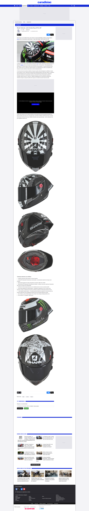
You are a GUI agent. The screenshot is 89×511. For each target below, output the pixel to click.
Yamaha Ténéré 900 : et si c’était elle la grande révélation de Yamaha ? (48, 445)
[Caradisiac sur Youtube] (24, 489)
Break (16, 499)
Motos (43, 496)
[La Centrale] (29, 509)
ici (37, 63)
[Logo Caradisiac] (44, 4)
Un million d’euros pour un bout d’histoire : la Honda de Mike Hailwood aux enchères (29, 453)
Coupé (30, 496)
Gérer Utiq (57, 500)
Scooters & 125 (36, 5)
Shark (18, 39)
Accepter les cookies (35, 104)
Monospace (17, 500)
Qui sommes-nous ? (50, 503)
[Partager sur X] (52, 34)
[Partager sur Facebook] (48, 34)
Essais (20, 5)
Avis (28, 5)
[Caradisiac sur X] (19, 489)
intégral (21, 64)
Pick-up (30, 499)
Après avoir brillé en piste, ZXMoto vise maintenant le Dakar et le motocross (29, 458)
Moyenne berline (17, 497)
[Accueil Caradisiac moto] (15, 6)
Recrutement (56, 503)
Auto (49, 5)
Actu (17, 5)
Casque (32, 396)
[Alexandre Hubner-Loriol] (18, 32)
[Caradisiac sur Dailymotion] (22, 489)
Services (45, 5)
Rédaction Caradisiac (43, 503)
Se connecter (20, 408)
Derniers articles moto (21, 434)
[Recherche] (72, 6)
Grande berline (17, 498)
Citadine (16, 496)
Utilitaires (30, 500)
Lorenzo (27, 396)
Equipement (24, 5)
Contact (32, 503)
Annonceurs (36, 503)
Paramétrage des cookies (59, 499)
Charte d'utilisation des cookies (60, 498)
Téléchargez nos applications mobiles (23, 491)
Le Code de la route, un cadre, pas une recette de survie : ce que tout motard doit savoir (48, 438)
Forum (31, 5)
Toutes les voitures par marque (46, 498)
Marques (41, 5)
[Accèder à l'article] (21, 437)
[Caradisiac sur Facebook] (16, 489)
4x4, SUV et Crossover (32, 498)
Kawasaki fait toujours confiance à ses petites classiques (49, 480)
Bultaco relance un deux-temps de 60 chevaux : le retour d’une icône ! (47, 453)
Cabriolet (30, 497)
